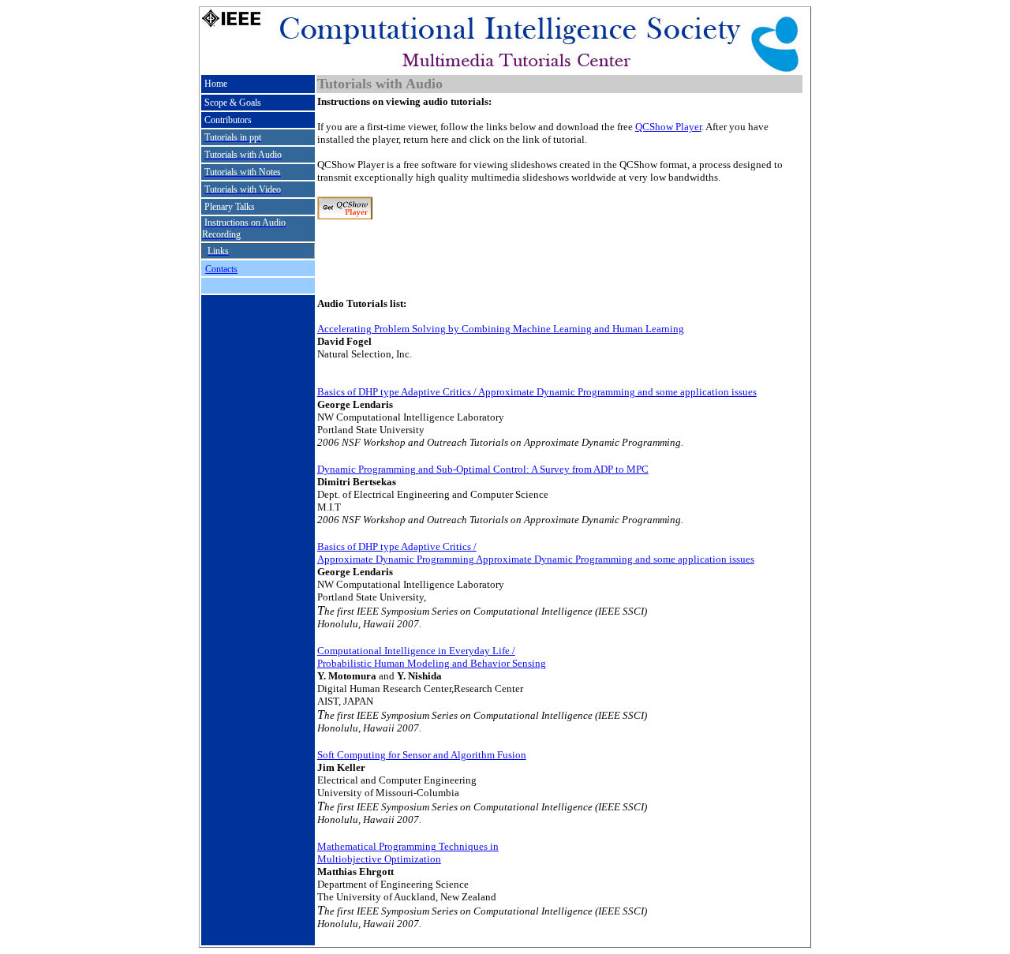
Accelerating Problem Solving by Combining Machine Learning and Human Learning (500, 329)
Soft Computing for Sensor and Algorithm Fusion (421, 755)
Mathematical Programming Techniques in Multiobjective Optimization (408, 852)
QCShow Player (668, 127)
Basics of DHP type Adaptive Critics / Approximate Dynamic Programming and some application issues (537, 392)
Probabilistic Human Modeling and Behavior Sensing (431, 663)
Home (215, 83)
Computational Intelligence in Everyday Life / (416, 651)
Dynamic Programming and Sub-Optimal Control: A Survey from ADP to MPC (483, 469)
